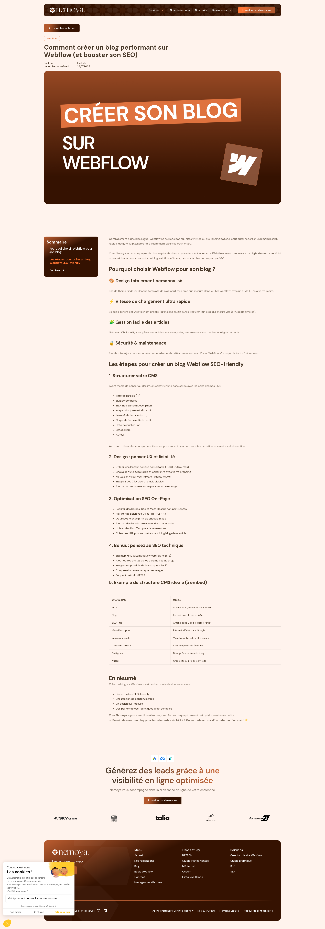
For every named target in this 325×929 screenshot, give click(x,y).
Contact (139, 877)
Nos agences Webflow (148, 882)
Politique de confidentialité (258, 910)
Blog (137, 866)
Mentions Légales (229, 910)
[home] (67, 10)
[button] (157, 10)
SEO (232, 866)
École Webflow (143, 871)
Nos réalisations (144, 860)
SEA (232, 871)
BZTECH (187, 855)
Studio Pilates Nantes (195, 860)
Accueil (138, 855)
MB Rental (188, 866)
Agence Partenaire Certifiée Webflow (173, 910)
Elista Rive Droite (192, 877)
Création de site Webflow (246, 855)
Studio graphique (241, 860)
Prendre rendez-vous (256, 10)
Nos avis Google (206, 910)
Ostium (186, 871)
